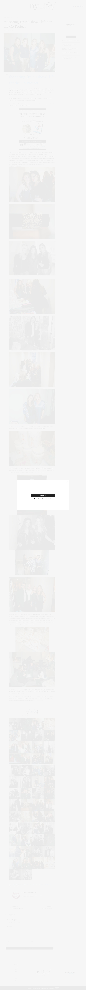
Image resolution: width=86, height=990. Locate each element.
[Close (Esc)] (67, 481)
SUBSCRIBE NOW (43, 495)
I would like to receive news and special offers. (44, 498)
